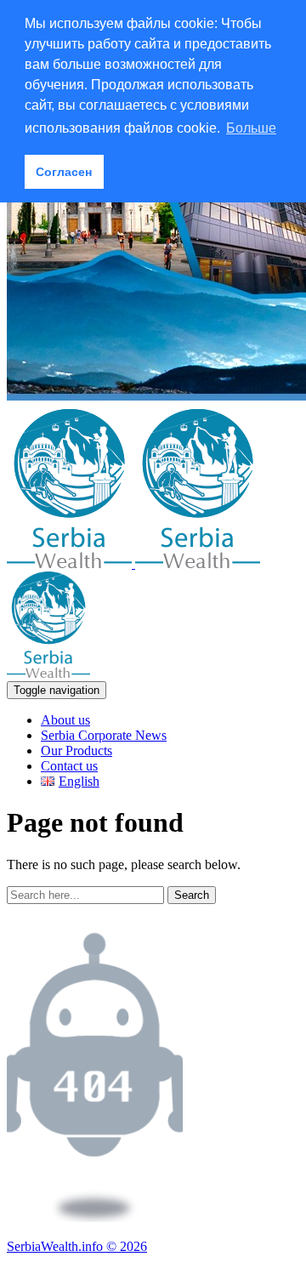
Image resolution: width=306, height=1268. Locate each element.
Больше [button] (251, 128)
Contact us (69, 766)
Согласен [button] (64, 172)
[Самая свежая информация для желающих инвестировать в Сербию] (133, 563)
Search (191, 895)
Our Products (76, 750)
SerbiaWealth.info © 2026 (77, 1246)
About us (65, 720)
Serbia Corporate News (104, 735)
